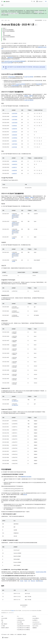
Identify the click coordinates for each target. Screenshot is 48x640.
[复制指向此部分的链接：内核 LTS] (7, 265)
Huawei (25, 580)
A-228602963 (14, 161)
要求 (2, 620)
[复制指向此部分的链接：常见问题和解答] (12, 469)
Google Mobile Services (36, 623)
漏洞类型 (26, 95)
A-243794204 (14, 144)
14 (12, 218)
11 (14, 217)
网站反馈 (24, 634)
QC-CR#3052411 (15, 400)
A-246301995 (14, 128)
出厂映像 (3, 625)
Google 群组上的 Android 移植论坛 (23, 629)
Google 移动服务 (15, 85)
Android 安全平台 (11, 76)
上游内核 (13, 214)
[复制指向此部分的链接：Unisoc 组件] (9, 321)
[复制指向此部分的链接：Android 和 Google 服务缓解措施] (24, 74)
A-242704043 (14, 122)
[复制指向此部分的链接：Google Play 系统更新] (14, 178)
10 (12, 217)
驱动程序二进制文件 (5, 627)
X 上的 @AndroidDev (21, 620)
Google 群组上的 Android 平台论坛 (23, 625)
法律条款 (12, 634)
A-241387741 (14, 167)
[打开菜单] (2, 1)
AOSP (2, 20)
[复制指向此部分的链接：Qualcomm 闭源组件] (13, 409)
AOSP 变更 (6, 14)
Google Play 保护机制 (28, 76)
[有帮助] (44, 20)
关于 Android (3, 634)
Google (21, 580)
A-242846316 (14, 125)
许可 (15, 634)
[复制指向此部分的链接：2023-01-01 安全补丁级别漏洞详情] (24, 92)
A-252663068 (14, 134)
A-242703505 (14, 119)
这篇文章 (25, 494)
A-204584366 (14, 137)
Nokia (37, 580)
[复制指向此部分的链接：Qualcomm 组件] (11, 388)
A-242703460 (14, 116)
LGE (29, 580)
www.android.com (35, 622)
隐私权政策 (20, 634)
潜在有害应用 (39, 84)
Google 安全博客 (20, 623)
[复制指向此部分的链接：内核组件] (7, 242)
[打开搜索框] (32, 1)
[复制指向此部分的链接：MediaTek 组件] (10, 295)
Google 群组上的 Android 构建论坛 (23, 627)
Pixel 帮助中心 (35, 620)
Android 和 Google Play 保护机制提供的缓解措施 (14, 61)
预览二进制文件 (4, 623)
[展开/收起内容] (6, 28)
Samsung (41, 580)
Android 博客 (19, 622)
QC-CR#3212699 (15, 405)
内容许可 (12, 610)
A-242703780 (14, 113)
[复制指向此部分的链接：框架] (5, 103)
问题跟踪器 (34, 627)
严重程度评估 (10, 57)
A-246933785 (14, 170)
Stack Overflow (35, 625)
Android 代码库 (4, 618)
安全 (8, 20)
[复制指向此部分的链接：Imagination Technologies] (16, 280)
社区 (8, 634)
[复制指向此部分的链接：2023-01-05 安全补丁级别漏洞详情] (25, 193)
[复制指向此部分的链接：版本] (5, 586)
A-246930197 (14, 173)
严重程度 (31, 95)
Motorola (33, 580)
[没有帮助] (46, 20)
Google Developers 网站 (41, 572)
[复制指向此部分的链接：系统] (5, 151)
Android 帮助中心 (35, 618)
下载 (2, 622)
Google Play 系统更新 (28, 100)
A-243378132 (14, 140)
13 (17, 217)
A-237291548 (14, 147)
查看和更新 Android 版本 (26, 476)
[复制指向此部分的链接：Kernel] (6, 204)
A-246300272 (14, 164)
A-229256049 (14, 131)
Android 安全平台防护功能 (6, 62)
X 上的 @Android (20, 618)
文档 (2, 5)
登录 (46, 1)
